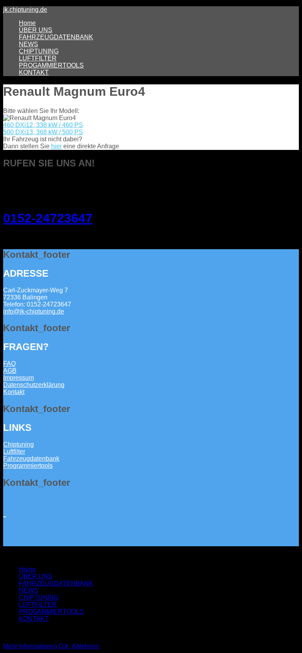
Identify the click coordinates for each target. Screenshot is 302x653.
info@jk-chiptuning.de (33, 311)
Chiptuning (18, 444)
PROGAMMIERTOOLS (51, 65)
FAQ (9, 363)
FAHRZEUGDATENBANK (56, 37)
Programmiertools (28, 465)
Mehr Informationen (30, 646)
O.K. (65, 646)
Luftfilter (14, 451)
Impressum (18, 377)
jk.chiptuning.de (25, 9)
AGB (10, 370)
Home (27, 23)
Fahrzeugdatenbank (31, 458)
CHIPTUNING (39, 51)
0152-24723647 (47, 218)
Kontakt (13, 392)
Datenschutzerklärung (33, 384)
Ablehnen (85, 646)
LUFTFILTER (38, 58)
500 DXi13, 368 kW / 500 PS (43, 132)
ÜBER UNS (35, 30)
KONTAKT (34, 72)
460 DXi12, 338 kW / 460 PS (43, 125)
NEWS (28, 44)
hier (56, 146)
